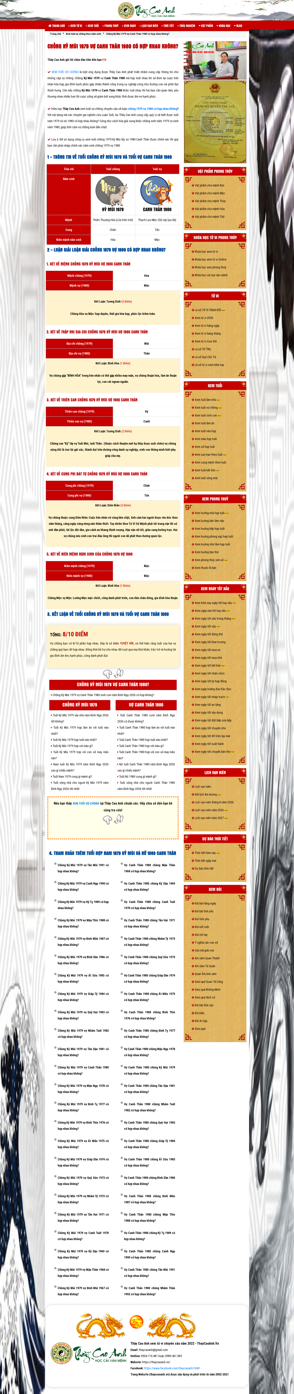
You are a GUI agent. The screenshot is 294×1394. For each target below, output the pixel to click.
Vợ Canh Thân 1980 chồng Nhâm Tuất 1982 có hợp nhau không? (149, 1107)
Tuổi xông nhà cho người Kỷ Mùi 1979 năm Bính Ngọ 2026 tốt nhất (80, 786)
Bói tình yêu (201, 919)
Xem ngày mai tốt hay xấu (210, 610)
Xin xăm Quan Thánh (207, 958)
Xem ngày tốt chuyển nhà (210, 728)
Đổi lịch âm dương (205, 794)
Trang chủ (58, 25)
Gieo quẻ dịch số (204, 997)
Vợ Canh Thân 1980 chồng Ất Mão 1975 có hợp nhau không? (149, 997)
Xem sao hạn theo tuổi (208, 454)
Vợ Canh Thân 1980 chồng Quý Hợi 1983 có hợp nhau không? (149, 1125)
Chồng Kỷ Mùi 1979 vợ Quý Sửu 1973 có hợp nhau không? (83, 1181)
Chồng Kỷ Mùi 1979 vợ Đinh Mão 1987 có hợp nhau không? (83, 942)
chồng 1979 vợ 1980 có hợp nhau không (152, 109)
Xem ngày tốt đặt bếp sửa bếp (212, 720)
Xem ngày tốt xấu (205, 626)
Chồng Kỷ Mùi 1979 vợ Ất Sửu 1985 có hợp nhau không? (83, 978)
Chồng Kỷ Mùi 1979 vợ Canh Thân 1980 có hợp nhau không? (83, 1070)
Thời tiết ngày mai (205, 860)
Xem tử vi (76, 25)
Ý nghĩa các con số (206, 942)
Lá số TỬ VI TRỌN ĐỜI (208, 310)
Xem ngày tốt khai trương (210, 642)
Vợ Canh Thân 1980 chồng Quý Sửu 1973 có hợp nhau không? (149, 960)
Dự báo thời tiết (204, 868)
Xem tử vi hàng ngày (206, 325)
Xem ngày (129, 25)
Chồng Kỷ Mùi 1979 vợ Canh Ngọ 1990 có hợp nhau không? (83, 886)
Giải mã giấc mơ (204, 950)
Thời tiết (168, 25)
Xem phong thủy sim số (209, 560)
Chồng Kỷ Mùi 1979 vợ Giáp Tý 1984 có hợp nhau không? (83, 997)
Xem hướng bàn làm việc (209, 521)
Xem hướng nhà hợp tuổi (209, 513)
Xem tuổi (93, 25)
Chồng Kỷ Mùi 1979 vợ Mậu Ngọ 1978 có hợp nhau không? (83, 1089)
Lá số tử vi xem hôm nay (209, 365)
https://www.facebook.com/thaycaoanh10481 (172, 1368)
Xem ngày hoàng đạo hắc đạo (212, 689)
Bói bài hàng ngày (205, 903)
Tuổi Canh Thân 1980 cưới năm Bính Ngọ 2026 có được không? (146, 718)
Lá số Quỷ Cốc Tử (205, 357)
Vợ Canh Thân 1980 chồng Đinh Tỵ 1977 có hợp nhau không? (149, 1033)
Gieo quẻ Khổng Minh (207, 989)
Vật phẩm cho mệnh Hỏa (209, 209)
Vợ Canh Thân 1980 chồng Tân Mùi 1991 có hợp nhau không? (149, 1273)
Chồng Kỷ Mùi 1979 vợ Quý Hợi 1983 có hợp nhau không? (83, 1015)
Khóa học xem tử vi (206, 251)
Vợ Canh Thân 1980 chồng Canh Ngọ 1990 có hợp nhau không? (149, 1254)
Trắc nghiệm (187, 25)
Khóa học (224, 25)
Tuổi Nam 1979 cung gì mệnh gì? (72, 776)
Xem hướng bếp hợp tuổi (209, 528)
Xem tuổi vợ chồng (206, 407)
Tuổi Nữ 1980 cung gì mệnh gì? (137, 776)
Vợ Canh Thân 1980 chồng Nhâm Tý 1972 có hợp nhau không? (149, 942)
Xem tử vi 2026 (203, 318)
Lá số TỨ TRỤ (202, 349)
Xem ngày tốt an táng (207, 704)
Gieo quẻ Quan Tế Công (208, 981)
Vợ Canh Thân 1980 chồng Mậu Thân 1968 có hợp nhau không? (149, 868)
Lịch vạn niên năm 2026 (209, 810)
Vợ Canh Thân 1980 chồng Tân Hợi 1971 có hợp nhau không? (149, 923)
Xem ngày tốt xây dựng (208, 712)
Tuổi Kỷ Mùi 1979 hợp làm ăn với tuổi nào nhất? (80, 730)
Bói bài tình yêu (204, 911)
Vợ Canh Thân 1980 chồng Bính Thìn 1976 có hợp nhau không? (149, 1015)
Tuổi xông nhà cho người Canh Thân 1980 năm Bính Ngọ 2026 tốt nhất (146, 786)
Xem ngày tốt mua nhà (208, 657)
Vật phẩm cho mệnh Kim (209, 185)
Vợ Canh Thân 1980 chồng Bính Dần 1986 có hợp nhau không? (149, 1181)
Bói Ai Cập (200, 1021)
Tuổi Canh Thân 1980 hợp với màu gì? (141, 746)
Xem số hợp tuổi (204, 446)
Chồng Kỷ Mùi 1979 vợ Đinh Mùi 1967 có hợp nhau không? (83, 1291)
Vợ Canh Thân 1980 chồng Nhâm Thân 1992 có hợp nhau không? (149, 1291)
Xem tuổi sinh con (206, 415)
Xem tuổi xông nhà (205, 478)
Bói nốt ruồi (201, 927)
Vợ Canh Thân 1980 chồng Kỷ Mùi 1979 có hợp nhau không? (149, 1070)
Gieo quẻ (199, 1028)
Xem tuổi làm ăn (204, 423)
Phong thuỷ (111, 25)
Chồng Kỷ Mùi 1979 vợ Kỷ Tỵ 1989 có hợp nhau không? (83, 905)
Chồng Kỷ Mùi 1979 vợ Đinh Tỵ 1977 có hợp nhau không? (83, 1107)
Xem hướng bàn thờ (206, 552)
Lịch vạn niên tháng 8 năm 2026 (214, 802)
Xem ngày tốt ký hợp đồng (210, 681)
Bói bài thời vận (204, 1005)
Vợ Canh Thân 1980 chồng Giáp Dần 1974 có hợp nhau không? (149, 978)
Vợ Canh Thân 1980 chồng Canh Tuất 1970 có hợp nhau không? (149, 905)
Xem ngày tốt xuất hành (209, 744)
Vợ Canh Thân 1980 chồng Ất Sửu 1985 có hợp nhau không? (149, 1162)
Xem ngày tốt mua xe (207, 650)
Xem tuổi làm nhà (205, 399)
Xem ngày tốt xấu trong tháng (213, 618)
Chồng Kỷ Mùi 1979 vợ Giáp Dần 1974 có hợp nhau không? (83, 1162)
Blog (239, 25)
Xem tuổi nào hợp (205, 431)
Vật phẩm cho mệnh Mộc (209, 193)
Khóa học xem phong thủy (210, 267)
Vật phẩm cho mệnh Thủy (210, 201)
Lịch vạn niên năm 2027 (209, 818)
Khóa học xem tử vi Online (210, 259)
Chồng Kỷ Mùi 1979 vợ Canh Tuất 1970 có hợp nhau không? (83, 1236)
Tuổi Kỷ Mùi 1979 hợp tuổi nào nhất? (74, 740)
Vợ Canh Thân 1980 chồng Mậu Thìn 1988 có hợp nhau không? (149, 1217)
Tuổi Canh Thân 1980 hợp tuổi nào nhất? (143, 740)
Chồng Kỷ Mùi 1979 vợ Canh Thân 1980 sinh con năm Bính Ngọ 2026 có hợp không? (103, 695)
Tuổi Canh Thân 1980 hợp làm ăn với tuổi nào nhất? (146, 730)
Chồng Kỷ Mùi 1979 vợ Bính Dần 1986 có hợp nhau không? (83, 960)
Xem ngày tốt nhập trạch (210, 697)
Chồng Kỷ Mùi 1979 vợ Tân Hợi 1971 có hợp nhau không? (83, 1217)
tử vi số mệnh (56, 1380)
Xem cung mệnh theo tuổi (210, 462)
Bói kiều (199, 1013)
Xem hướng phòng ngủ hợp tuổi (213, 536)
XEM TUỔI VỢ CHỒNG (66, 72)
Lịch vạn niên (149, 25)
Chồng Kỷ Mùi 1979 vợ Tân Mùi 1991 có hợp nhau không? (83, 868)
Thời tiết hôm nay (205, 853)
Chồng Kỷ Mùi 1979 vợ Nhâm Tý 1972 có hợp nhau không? (83, 1199)
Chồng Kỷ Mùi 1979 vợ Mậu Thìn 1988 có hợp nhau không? (83, 923)
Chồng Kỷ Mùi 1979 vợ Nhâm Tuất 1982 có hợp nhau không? (83, 1033)
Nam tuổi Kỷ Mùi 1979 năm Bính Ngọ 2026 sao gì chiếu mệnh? (80, 767)
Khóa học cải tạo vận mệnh (211, 275)
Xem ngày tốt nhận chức (209, 673)
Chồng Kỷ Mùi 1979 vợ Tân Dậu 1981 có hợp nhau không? (83, 1052)
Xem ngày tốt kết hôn (207, 665)
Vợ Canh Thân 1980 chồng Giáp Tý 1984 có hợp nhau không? (149, 1144)
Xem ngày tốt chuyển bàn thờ (212, 751)
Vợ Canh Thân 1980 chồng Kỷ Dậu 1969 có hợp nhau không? (149, 886)
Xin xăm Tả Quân (204, 966)
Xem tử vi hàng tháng (207, 333)
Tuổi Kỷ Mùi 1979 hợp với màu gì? (72, 746)
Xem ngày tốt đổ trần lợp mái (212, 736)
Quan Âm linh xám (205, 974)
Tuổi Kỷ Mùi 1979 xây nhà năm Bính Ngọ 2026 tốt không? (80, 718)
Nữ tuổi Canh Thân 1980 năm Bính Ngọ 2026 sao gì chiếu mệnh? (146, 767)
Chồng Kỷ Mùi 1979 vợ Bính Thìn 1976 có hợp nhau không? (83, 1125)
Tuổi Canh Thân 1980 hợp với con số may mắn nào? (146, 755)
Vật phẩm (206, 25)
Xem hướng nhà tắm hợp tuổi (212, 544)
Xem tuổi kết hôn (205, 470)
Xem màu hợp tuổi (205, 439)
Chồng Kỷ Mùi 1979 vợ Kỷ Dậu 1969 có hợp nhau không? (83, 1254)
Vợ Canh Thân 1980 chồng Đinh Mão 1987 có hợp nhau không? (149, 1199)
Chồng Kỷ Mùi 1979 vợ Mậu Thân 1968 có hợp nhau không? (83, 1273)
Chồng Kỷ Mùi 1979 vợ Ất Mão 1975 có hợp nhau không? (83, 1144)
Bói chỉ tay (201, 934)
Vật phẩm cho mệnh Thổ (209, 216)
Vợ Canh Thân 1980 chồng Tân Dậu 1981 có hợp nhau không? (149, 1089)
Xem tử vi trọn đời (205, 341)
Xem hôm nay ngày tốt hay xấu (213, 603)
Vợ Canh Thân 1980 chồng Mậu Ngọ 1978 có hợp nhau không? (149, 1052)
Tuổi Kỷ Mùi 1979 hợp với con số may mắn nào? (80, 755)
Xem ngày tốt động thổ (208, 634)
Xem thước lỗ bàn (205, 568)
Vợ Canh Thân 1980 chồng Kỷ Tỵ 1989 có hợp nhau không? (149, 1236)
